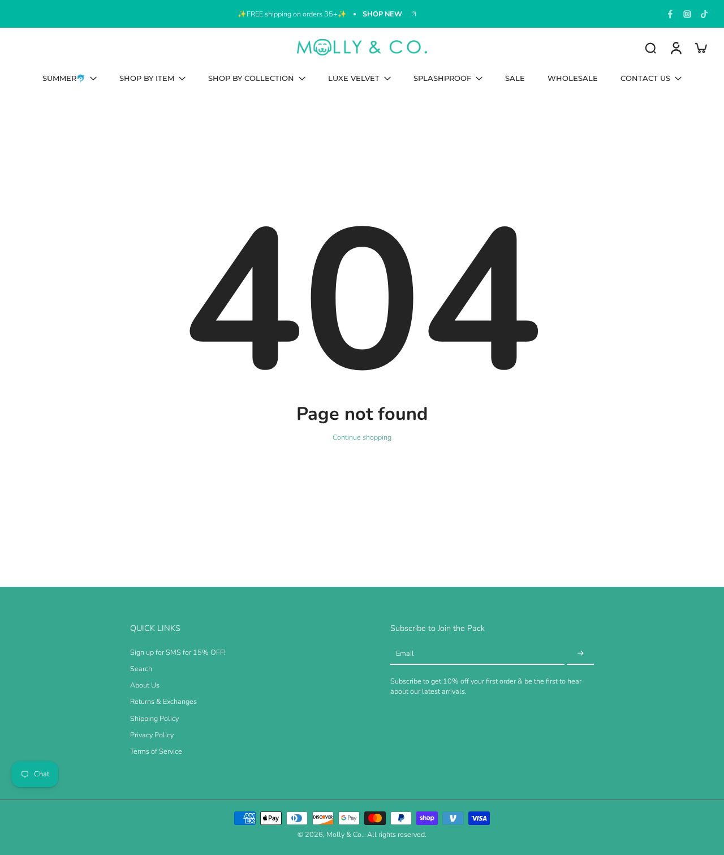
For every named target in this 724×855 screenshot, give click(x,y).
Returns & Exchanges (163, 701)
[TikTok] (704, 14)
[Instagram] (687, 14)
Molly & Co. (344, 834)
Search (141, 668)
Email (405, 653)
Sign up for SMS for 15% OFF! (178, 652)
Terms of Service (156, 751)
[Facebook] (670, 14)
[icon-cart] (700, 47)
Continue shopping (362, 437)
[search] (650, 47)
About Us (145, 685)
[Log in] (675, 47)
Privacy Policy (152, 735)
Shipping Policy (154, 718)
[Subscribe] (580, 654)
